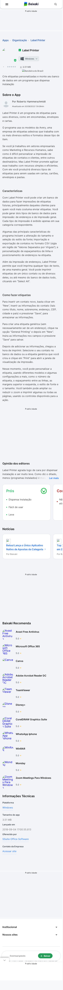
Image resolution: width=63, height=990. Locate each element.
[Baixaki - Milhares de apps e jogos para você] (31, 4)
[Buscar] (56, 4)
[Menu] (7, 4)
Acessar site (9, 851)
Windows (7, 807)
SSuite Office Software (15, 839)
